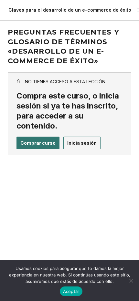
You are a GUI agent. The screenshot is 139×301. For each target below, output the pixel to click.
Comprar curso (38, 143)
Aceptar (71, 291)
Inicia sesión (82, 143)
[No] (131, 280)
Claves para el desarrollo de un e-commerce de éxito (69, 10)
